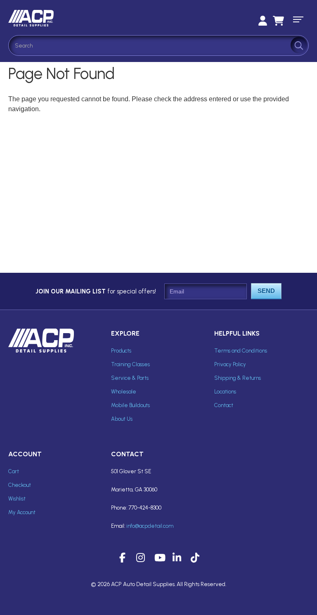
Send (266, 290)
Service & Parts (130, 378)
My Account (21, 512)
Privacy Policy (230, 364)
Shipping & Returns (237, 378)
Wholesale (123, 392)
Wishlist (17, 499)
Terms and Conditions (240, 351)
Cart (13, 471)
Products (121, 351)
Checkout (19, 485)
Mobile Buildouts (130, 405)
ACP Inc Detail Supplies (74, 18)
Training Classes (130, 364)
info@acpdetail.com (149, 526)
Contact (223, 405)
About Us (121, 419)
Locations (225, 392)
